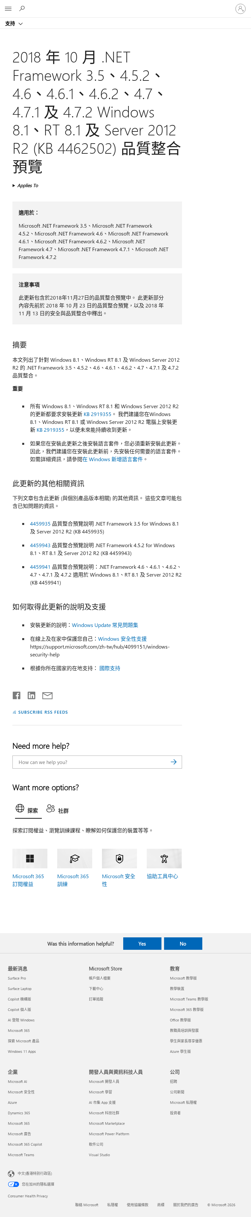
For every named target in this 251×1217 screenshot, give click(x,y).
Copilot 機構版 (19, 999)
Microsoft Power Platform (109, 1133)
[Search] (174, 762)
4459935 (40, 523)
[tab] (28, 810)
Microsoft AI (17, 1081)
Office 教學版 (180, 1019)
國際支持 (109, 668)
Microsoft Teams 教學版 (189, 999)
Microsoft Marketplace (107, 1123)
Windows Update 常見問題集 (105, 624)
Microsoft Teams (21, 1154)
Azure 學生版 (180, 1051)
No (183, 943)
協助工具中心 (162, 876)
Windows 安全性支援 (122, 638)
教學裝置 (177, 988)
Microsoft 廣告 (19, 1133)
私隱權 (112, 1204)
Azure (12, 1102)
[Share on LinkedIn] (29, 694)
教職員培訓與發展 (184, 1030)
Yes (142, 943)
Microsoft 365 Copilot (25, 1144)
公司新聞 (177, 1091)
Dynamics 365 (19, 1112)
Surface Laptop (19, 988)
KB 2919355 (97, 413)
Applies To (27, 185)
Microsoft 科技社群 (104, 1112)
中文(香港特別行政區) (35, 1173)
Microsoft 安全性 (21, 1091)
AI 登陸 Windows (21, 1019)
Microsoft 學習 (100, 1091)
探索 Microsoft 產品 (23, 1040)
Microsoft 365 (19, 1030)
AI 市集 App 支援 (102, 1102)
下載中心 (96, 988)
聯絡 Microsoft (86, 1204)
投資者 (175, 1112)
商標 (160, 1204)
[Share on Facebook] (17, 694)
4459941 (40, 566)
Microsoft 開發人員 (104, 1081)
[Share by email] (44, 694)
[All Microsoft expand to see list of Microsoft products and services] (8, 9)
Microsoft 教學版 (183, 978)
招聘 (173, 1081)
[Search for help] (22, 8)
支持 (10, 23)
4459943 (40, 545)
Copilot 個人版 (19, 1009)
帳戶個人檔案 (99, 978)
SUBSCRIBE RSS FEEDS (43, 712)
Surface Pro (17, 978)
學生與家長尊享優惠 (186, 1040)
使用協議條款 (137, 1204)
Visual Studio (99, 1154)
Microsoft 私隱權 (183, 1102)
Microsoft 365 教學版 (187, 1009)
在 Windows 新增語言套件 (112, 459)
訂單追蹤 (96, 999)
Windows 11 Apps (22, 1051)
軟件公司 (96, 1144)
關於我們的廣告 (185, 1204)
